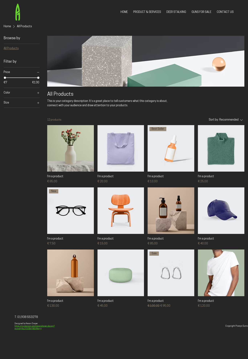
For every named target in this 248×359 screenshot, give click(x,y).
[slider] (5, 78)
